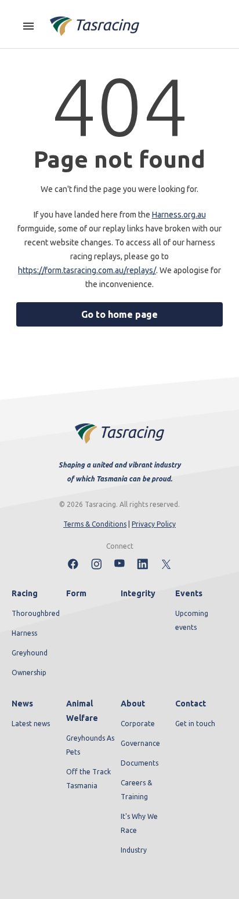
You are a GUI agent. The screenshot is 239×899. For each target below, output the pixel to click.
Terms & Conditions (94, 524)
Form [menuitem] (76, 593)
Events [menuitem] (188, 593)
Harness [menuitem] (24, 633)
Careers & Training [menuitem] (136, 789)
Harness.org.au (179, 214)
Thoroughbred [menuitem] (36, 613)
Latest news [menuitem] (31, 723)
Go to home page (119, 314)
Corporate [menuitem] (138, 723)
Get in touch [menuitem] (195, 723)
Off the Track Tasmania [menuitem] (88, 778)
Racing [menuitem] (25, 593)
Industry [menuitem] (134, 850)
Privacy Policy (154, 524)
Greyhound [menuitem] (30, 653)
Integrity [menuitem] (138, 593)
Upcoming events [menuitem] (191, 620)
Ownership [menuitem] (29, 672)
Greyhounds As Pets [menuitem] (90, 745)
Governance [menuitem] (140, 743)
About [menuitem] (133, 703)
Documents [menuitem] (139, 763)
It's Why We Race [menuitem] (139, 823)
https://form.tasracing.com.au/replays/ (87, 270)
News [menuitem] (22, 703)
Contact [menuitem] (190, 703)
